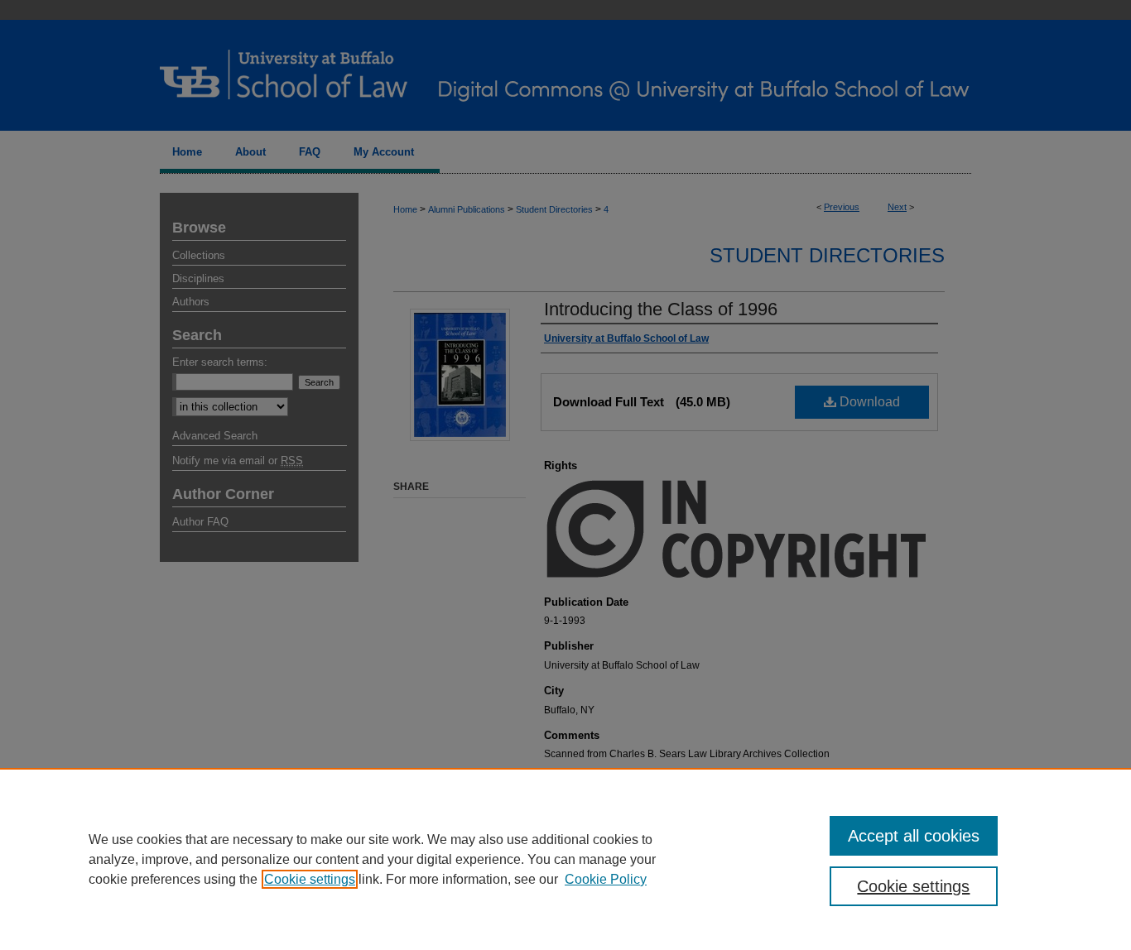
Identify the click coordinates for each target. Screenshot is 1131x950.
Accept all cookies (913, 836)
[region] (565, 859)
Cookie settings (309, 879)
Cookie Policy (606, 879)
